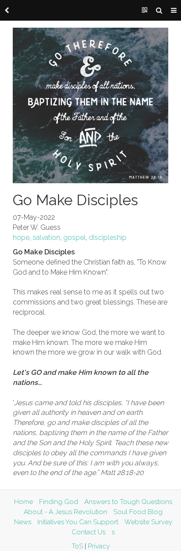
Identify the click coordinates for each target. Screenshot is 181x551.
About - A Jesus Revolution (65, 512)
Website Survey (148, 522)
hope (21, 237)
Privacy (99, 546)
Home (23, 502)
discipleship (108, 237)
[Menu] (174, 10)
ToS (77, 546)
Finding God (58, 502)
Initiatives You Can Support (77, 522)
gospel (74, 237)
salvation (46, 237)
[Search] (159, 10)
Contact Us (88, 532)
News (22, 522)
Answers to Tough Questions (128, 502)
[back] (7, 10)
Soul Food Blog (138, 512)
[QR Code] (144, 10)
